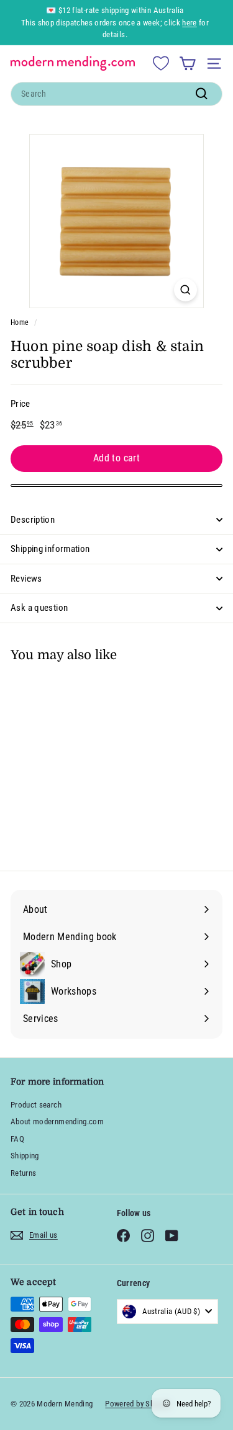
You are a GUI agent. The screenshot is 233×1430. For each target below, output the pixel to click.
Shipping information (50, 548)
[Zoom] (185, 289)
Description (33, 519)
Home (20, 322)
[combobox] (116, 94)
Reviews (26, 578)
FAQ (17, 1139)
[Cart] (187, 63)
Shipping (25, 1155)
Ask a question (39, 607)
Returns (23, 1173)
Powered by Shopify (137, 1403)
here (189, 22)
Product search (36, 1104)
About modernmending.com (57, 1121)
